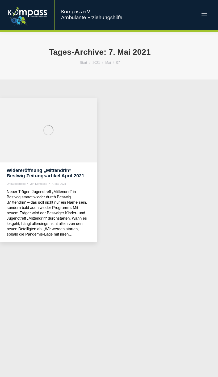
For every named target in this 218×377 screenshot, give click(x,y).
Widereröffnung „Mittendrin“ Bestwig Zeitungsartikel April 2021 (45, 173)
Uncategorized (16, 183)
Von (38, 183)
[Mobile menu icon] (204, 15)
